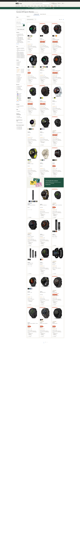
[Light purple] (31, 288)
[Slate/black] (30, 129)
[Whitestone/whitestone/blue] (53, 98)
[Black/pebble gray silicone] (53, 231)
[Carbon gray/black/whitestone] (28, 36)
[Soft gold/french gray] (56, 160)
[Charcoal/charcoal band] (40, 319)
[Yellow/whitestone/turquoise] (45, 67)
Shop (20, 3)
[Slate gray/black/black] (40, 67)
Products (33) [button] (36, 14)
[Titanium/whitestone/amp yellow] (31, 36)
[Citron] (32, 201)
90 (63, 19)
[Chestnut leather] (56, 231)
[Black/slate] (28, 259)
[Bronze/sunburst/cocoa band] (42, 319)
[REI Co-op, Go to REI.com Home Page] (17, 3)
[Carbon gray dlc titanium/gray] (53, 67)
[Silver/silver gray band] (33, 67)
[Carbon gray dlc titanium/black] (53, 36)
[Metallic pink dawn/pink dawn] (33, 129)
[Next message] (52, 8)
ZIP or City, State (18, 23)
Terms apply (52, 183)
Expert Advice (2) (43, 14)
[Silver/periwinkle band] (31, 67)
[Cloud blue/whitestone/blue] (42, 67)
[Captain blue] (34, 201)
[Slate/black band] (28, 67)
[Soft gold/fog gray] (54, 36)
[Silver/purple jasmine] (44, 160)
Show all (17, 43)
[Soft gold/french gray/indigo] (30, 36)
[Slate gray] (28, 288)
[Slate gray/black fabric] (30, 259)
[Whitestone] (44, 129)
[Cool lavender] (42, 129)
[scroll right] (37, 201)
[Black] (40, 129)
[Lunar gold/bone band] (30, 67)
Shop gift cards (47, 184)
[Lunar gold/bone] (28, 129)
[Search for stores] (24, 25)
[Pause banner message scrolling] (53, 8)
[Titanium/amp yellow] (42, 98)
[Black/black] (40, 36)
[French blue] (31, 201)
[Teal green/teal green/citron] (30, 160)
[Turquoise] (30, 288)
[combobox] (41, 3)
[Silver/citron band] (34, 67)
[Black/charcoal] (42, 36)
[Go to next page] (47, 342)
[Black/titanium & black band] (53, 160)
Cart (63, 3)
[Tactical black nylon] (54, 231)
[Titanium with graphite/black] (54, 67)
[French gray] (35, 201)
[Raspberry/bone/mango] (44, 67)
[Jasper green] (42, 160)
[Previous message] (26, 8)
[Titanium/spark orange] (56, 36)
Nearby (24, 23)
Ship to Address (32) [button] (20, 29)
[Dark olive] (37, 201)
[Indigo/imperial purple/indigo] (47, 67)
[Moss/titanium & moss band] (54, 160)
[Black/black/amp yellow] (54, 98)
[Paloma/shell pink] (42, 259)
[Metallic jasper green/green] (31, 129)
